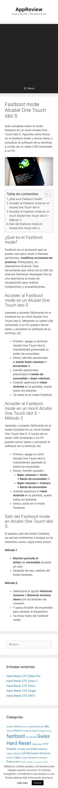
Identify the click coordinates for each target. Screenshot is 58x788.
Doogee (42, 731)
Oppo (18, 757)
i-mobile (21, 749)
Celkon (9, 731)
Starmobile (37, 762)
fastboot (15, 736)
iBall (28, 749)
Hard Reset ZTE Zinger (21, 690)
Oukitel (24, 758)
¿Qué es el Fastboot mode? (25, 199)
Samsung (13, 762)
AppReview (29, 9)
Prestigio (43, 757)
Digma (35, 731)
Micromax (32, 753)
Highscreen (37, 744)
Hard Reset (18, 743)
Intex (34, 748)
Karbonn (42, 749)
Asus (31, 726)
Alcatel (9, 726)
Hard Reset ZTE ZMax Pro (23, 676)
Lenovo (17, 753)
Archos (25, 727)
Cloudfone (26, 731)
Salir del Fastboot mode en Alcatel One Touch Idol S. (25, 226)
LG (24, 753)
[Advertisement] (29, 53)
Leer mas (22, 782)
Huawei (11, 748)
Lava (9, 753)
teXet (45, 762)
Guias (43, 736)
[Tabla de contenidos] (48, 194)
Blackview (39, 726)
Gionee (33, 737)
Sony (23, 762)
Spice (29, 762)
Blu (47, 726)
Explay (48, 731)
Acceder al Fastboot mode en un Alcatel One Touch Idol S (29, 205)
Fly (27, 737)
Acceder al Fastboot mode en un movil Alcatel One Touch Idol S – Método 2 (29, 215)
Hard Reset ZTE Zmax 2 (22, 680)
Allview (18, 726)
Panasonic (33, 757)
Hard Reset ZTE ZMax (20, 685)
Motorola (44, 753)
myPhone (10, 758)
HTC (46, 743)
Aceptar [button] (38, 782)
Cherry (17, 730)
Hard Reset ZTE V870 (20, 695)
